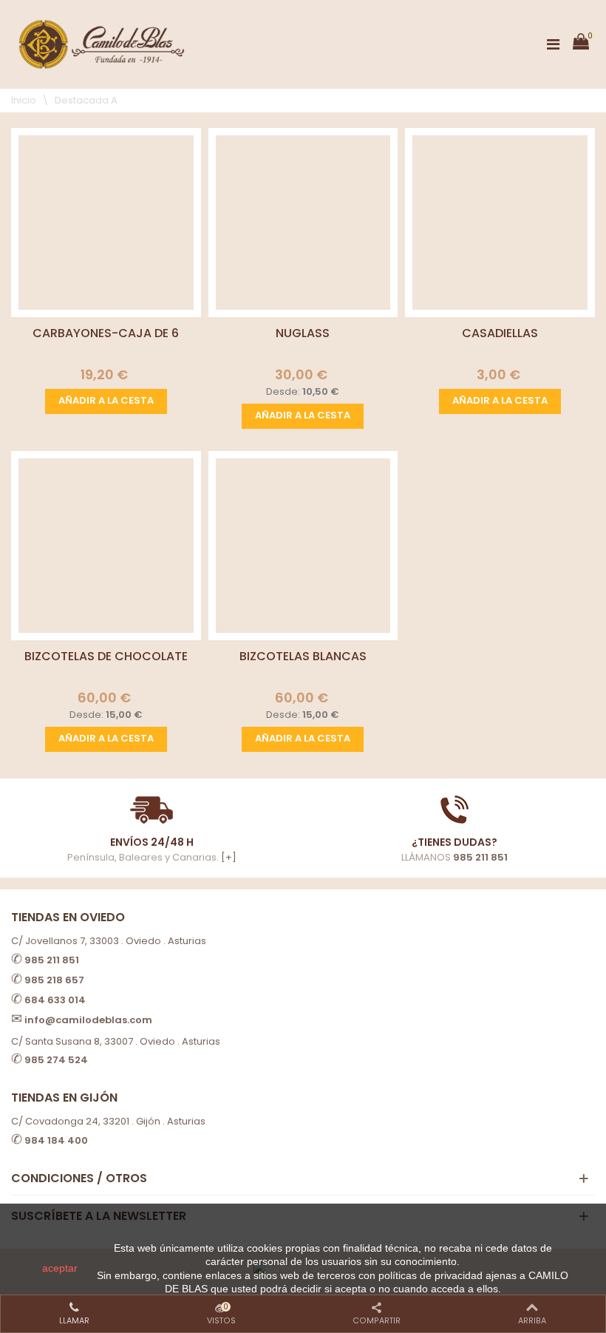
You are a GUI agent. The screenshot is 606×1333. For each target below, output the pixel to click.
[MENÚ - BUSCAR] (553, 44)
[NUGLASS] (303, 223)
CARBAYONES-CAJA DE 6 (106, 333)
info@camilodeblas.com (88, 1020)
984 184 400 (56, 1140)
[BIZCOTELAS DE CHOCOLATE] (106, 546)
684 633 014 (55, 1000)
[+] (228, 857)
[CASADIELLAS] (500, 223)
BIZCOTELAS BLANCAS (303, 656)
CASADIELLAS (500, 333)
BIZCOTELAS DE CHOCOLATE (106, 656)
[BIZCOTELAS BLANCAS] (303, 546)
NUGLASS (303, 333)
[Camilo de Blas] (101, 45)
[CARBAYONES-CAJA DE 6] (106, 223)
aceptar (60, 1268)
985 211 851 (480, 857)
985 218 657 (54, 980)
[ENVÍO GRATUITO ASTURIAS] (454, 809)
